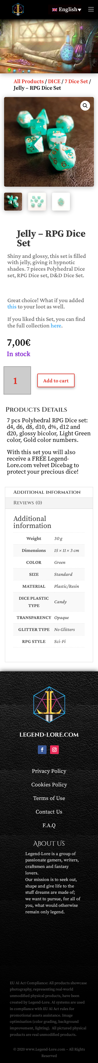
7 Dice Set (76, 81)
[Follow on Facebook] (42, 749)
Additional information (47, 492)
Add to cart (56, 380)
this (12, 306)
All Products (29, 81)
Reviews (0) (27, 502)
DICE (54, 81)
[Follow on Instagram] (54, 749)
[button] (85, 106)
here (56, 325)
